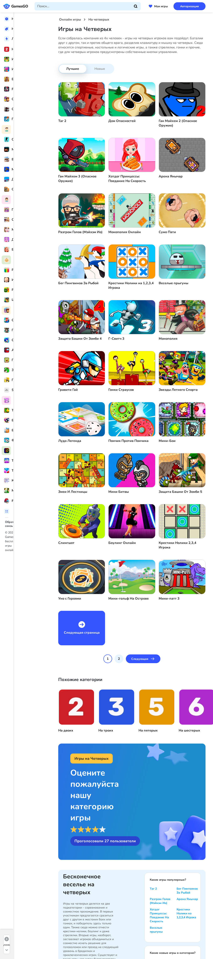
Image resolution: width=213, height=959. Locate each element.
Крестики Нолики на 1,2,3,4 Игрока (186, 913)
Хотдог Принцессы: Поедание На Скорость (159, 915)
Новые (99, 68)
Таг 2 (153, 889)
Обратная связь (16, 522)
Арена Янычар (187, 899)
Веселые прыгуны (156, 930)
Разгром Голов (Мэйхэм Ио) (160, 901)
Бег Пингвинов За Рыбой (187, 891)
